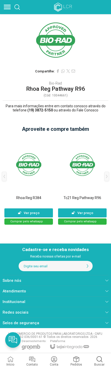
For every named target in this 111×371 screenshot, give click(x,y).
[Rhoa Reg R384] (28, 180)
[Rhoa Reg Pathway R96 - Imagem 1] (55, 40)
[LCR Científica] (63, 7)
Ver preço (31, 213)
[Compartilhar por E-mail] (73, 71)
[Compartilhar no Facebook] (58, 71)
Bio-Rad (55, 83)
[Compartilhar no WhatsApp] (63, 71)
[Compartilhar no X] (68, 71)
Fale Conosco (87, 110)
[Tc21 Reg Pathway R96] (82, 180)
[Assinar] (87, 266)
